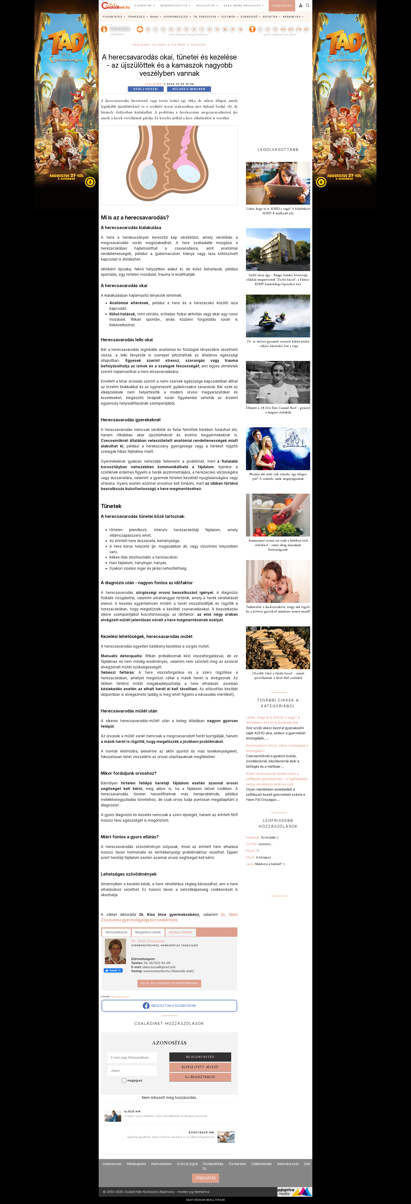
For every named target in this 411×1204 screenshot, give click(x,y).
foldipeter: (262, 837)
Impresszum (112, 1164)
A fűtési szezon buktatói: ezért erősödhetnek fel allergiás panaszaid (165, 1116)
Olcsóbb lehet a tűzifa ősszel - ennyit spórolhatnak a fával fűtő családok (278, 676)
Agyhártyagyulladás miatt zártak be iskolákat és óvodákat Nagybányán (170, 1137)
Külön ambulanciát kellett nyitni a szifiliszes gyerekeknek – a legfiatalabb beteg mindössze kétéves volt (276, 779)
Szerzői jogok (187, 1164)
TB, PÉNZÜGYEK (204, 16)
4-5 (283, 29)
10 (224, 29)
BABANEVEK (292, 16)
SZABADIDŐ (249, 16)
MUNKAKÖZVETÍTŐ (174, 5)
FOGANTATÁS (112, 16)
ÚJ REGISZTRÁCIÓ (200, 1077)
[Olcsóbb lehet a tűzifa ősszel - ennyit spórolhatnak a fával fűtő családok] (278, 647)
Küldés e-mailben (189, 89)
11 (233, 29)
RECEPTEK (270, 16)
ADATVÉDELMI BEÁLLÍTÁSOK (205, 1199)
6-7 (291, 29)
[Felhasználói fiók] (300, 4)
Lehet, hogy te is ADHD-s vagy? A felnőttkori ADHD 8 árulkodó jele (278, 211)
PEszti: (252, 850)
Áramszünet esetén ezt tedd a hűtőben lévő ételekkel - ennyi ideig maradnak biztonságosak (278, 545)
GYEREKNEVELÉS (176, 16)
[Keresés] (308, 4)
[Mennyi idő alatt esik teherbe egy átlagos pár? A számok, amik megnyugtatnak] (278, 448)
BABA (154, 16)
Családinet (154, 84)
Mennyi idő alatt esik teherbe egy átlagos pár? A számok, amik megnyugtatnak (278, 476)
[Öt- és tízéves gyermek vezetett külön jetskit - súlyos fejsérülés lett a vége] (278, 316)
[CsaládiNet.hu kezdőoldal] (116, 5)
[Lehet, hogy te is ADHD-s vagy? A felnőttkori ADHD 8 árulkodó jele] (278, 183)
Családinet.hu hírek (149, 44)
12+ (306, 29)
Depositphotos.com (120, 996)
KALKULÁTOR (205, 5)
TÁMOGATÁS (282, 5)
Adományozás (288, 1164)
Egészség (199, 44)
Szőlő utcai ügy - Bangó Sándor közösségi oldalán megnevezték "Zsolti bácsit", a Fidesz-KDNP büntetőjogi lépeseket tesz (278, 279)
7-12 (298, 29)
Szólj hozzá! (145, 89)
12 (240, 29)
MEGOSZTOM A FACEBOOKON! (173, 1005)
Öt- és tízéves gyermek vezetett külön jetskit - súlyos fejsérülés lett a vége (278, 344)
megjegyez (134, 1080)
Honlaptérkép (213, 1164)
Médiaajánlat (136, 1164)
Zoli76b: (259, 844)
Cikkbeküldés (261, 1164)
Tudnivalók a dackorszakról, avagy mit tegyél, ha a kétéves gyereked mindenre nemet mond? (278, 609)
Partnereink (237, 1164)
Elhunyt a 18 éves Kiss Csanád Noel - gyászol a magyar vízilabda (278, 410)
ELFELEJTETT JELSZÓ (200, 1067)
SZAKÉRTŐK (143, 5)
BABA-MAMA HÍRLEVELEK (242, 5)
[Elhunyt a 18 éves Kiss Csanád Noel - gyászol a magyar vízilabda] (278, 382)
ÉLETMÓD (228, 16)
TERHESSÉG (136, 16)
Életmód (178, 44)
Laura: (265, 864)
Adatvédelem (161, 1164)
